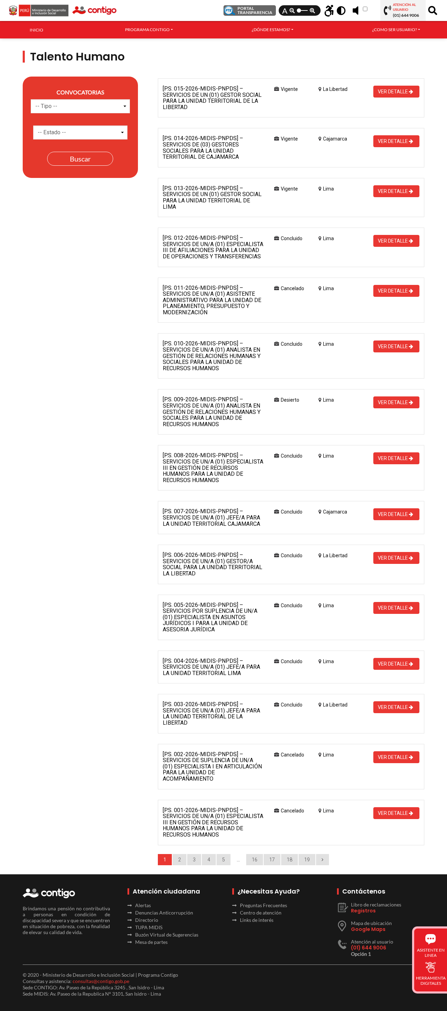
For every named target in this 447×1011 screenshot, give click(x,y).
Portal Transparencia (254, 10)
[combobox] (149, 29)
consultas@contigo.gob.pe (101, 981)
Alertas (143, 905)
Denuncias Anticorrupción (164, 913)
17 (272, 859)
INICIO (36, 30)
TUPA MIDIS (148, 927)
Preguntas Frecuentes (263, 905)
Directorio (146, 920)
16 (254, 859)
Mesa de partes (151, 942)
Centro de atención (260, 913)
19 (307, 859)
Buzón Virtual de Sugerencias (166, 935)
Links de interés (256, 920)
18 (289, 859)
